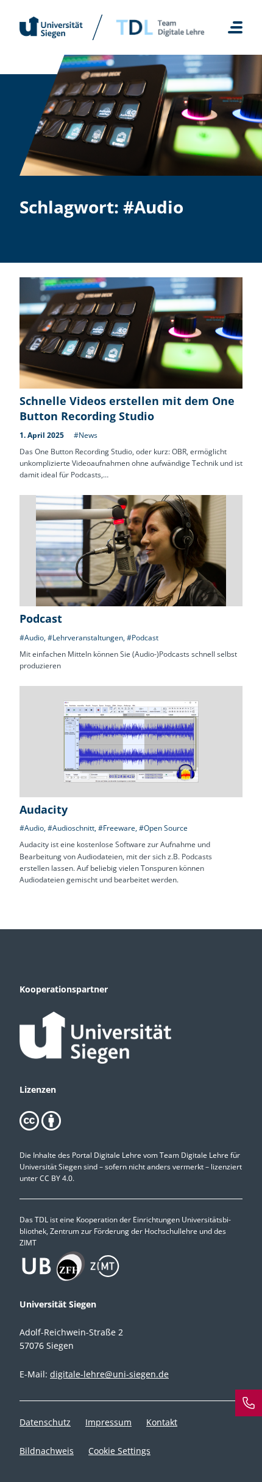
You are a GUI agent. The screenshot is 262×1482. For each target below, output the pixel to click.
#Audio (31, 637)
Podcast (40, 618)
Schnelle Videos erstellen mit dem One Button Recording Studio (127, 408)
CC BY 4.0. (57, 1178)
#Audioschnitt (71, 828)
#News (85, 435)
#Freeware (116, 828)
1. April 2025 (41, 435)
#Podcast (142, 637)
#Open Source (163, 828)
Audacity (43, 809)
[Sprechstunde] (248, 1403)
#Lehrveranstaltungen (85, 637)
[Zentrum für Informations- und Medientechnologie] (131, 1266)
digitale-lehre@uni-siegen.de (109, 1374)
